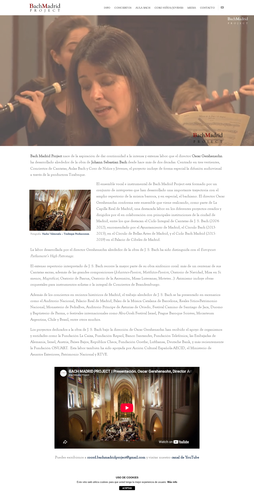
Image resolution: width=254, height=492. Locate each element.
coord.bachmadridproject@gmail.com (116, 457)
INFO (107, 7)
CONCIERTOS (122, 7)
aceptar (127, 488)
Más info (172, 482)
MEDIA (191, 7)
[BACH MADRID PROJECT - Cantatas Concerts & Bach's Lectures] (44, 8)
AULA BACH (143, 7)
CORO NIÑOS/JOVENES (169, 7)
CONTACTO (207, 7)
